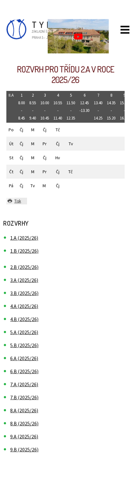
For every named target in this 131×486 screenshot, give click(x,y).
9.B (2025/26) (24, 449)
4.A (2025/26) (24, 306)
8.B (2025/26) (24, 423)
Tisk (17, 200)
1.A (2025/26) (24, 238)
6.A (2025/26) (24, 358)
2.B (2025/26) (24, 267)
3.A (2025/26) (24, 280)
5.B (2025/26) (24, 345)
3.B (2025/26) (24, 293)
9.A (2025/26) (24, 436)
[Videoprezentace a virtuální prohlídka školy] (78, 36)
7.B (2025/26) (24, 397)
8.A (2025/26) (24, 410)
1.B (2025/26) (24, 251)
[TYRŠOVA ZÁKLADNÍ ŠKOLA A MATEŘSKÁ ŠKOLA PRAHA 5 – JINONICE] (10, 37)
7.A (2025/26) (24, 384)
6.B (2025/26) (24, 371)
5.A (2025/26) (24, 332)
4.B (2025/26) (24, 319)
